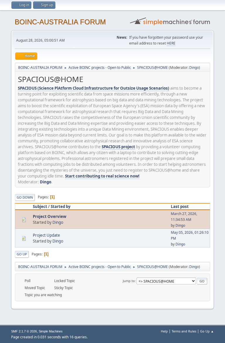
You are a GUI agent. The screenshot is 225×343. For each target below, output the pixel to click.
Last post (180, 206)
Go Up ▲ (207, 331)
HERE (171, 43)
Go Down (25, 197)
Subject (40, 206)
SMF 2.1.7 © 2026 (24, 331)
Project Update (46, 235)
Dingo (194, 67)
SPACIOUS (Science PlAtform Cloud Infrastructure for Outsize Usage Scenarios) (93, 88)
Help (164, 331)
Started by (61, 206)
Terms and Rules (184, 331)
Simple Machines (51, 331)
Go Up (22, 254)
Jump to (129, 281)
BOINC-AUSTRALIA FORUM (60, 22)
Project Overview (49, 216)
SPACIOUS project (118, 146)
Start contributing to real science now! (102, 176)
